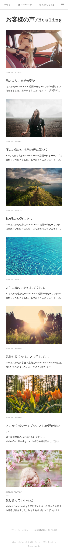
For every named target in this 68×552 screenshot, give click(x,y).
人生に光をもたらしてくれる (25, 287)
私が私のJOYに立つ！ (21, 218)
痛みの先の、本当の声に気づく (27, 149)
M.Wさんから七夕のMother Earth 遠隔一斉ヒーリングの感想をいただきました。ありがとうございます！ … (34, 226)
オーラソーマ (25, 4)
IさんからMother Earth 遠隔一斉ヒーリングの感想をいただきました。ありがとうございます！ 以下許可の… (34, 88)
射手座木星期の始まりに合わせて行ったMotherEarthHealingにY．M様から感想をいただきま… (34, 439)
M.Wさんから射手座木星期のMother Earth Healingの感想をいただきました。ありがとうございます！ (34, 364)
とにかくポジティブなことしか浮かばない (33, 428)
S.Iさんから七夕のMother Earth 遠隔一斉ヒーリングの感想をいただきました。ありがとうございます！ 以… (34, 295)
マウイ (7, 4)
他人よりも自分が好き (21, 80)
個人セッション (47, 4)
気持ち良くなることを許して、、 (28, 356)
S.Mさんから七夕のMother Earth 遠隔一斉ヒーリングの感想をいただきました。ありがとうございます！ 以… (34, 157)
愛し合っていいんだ (19, 500)
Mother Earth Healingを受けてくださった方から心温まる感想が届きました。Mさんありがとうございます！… (34, 508)
